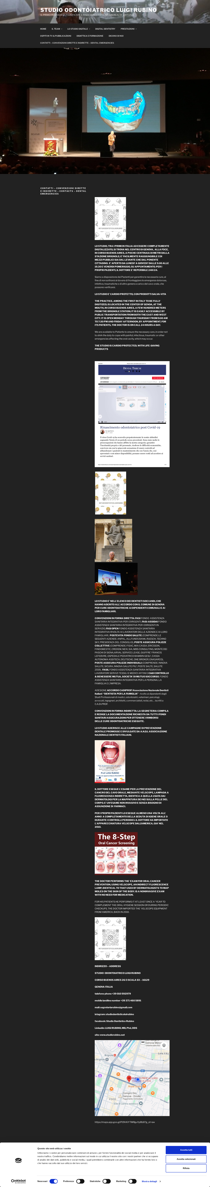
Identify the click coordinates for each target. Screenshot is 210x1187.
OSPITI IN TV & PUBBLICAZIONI (55, 36)
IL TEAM (56, 29)
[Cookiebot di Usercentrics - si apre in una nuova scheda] (18, 1181)
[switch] (80, 1181)
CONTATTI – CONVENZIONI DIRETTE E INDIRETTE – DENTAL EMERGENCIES (77, 43)
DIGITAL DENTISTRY (105, 29)
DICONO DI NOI (116, 36)
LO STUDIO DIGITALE (77, 29)
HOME (43, 29)
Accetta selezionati (186, 1159)
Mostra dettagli (149, 1181)
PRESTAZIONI (127, 29)
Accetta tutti (186, 1150)
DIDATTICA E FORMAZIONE (90, 36)
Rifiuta (186, 1168)
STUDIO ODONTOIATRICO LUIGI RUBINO (98, 10)
